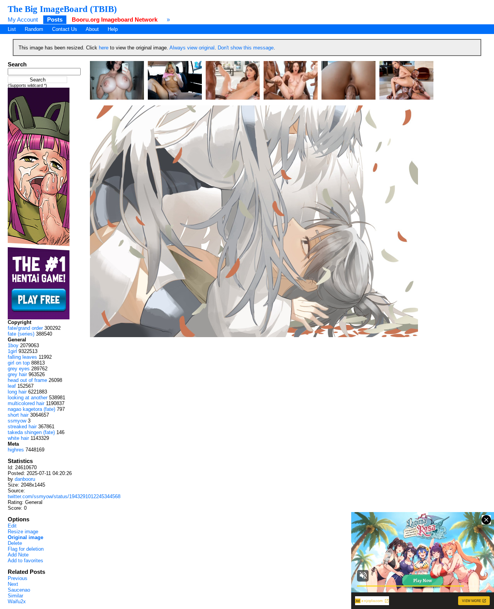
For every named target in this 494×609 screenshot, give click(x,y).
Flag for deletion (26, 549)
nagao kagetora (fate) (31, 409)
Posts (55, 19)
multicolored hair (26, 403)
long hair (17, 392)
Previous (17, 578)
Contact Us (64, 29)
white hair (18, 438)
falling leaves (22, 357)
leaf (12, 386)
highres (16, 450)
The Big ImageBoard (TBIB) (62, 9)
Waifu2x (17, 601)
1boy (13, 345)
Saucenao (19, 590)
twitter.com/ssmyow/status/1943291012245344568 (64, 496)
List (12, 29)
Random (34, 29)
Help (113, 29)
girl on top (19, 363)
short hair (18, 415)
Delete (15, 543)
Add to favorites (25, 560)
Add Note (18, 555)
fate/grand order (25, 328)
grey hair (17, 374)
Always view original (192, 48)
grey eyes (19, 369)
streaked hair (22, 426)
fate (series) (21, 334)
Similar (15, 596)
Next (13, 584)
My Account (23, 19)
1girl (12, 351)
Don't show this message (246, 48)
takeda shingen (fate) (31, 432)
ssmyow (17, 421)
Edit (12, 526)
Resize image (23, 531)
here (103, 48)
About (92, 29)
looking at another (27, 397)
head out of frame (27, 380)
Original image (25, 537)
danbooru (25, 479)
